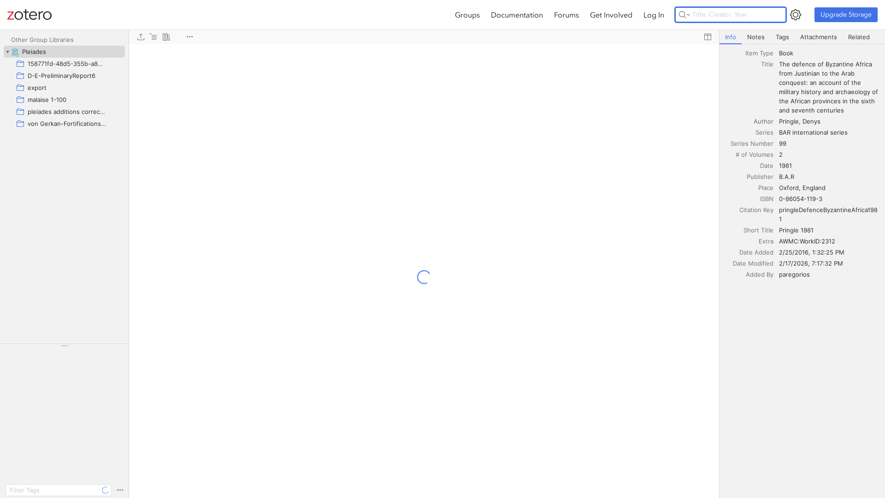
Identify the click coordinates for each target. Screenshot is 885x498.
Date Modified (753, 263)
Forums (566, 14)
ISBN (766, 198)
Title (767, 64)
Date (766, 165)
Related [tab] (859, 37)
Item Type (759, 53)
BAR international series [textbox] (813, 132)
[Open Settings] (795, 15)
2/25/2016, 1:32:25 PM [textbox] (811, 252)
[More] (189, 37)
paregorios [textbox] (794, 274)
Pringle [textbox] (789, 121)
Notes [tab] (756, 37)
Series (764, 132)
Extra (766, 241)
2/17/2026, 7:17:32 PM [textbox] (811, 263)
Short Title (758, 230)
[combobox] (829, 53)
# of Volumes (754, 154)
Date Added (756, 252)
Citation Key (756, 209)
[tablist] (802, 37)
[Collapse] (7, 51)
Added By (759, 274)
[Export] (141, 37)
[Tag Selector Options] (120, 490)
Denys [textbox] (811, 121)
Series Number (752, 143)
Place (765, 187)
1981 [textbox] (785, 165)
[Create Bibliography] (166, 37)
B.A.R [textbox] (786, 176)
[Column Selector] (708, 37)
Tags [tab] (782, 37)
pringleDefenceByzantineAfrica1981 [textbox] (828, 214)
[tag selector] (64, 349)
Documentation (517, 14)
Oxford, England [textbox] (802, 187)
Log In (653, 14)
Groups (467, 14)
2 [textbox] (781, 154)
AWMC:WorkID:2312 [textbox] (807, 241)
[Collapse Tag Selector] (64, 346)
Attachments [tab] (818, 37)
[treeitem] (64, 52)
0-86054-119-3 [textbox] (800, 198)
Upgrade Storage (846, 14)
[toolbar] (424, 37)
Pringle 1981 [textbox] (796, 230)
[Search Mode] (684, 15)
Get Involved (611, 14)
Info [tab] (730, 37)
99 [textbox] (782, 143)
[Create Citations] (153, 37)
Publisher (760, 176)
